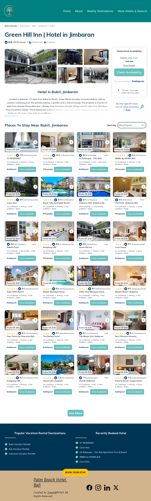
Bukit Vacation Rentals (20, 444)
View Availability (27, 169)
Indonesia (24, 26)
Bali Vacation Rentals (19, 449)
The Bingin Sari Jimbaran (91, 336)
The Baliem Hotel (51, 336)
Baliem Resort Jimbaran (126, 292)
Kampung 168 (49, 247)
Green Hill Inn (85, 247)
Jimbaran (43, 26)
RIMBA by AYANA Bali (125, 158)
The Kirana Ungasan (53, 381)
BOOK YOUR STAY (75, 472)
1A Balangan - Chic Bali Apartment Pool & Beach (103, 452)
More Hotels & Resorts (132, 11)
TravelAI (52, 492)
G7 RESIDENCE (14, 158)
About (79, 11)
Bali (34, 26)
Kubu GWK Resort (15, 292)
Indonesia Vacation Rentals (22, 453)
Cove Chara (120, 247)
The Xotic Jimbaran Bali (126, 203)
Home (67, 11)
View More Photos (17, 80)
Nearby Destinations (100, 11)
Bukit (52, 26)
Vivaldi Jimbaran (87, 381)
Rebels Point (13, 247)
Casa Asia (48, 158)
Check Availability (129, 72)
